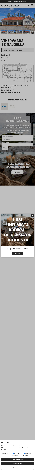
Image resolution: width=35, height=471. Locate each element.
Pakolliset (6, 453)
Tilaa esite (16, 253)
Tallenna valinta (17, 459)
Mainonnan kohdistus (27, 454)
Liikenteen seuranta (16, 454)
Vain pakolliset (17, 463)
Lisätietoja (16, 468)
